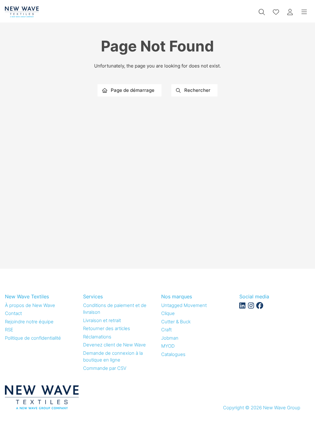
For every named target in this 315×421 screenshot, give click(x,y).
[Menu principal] (304, 12)
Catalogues (173, 354)
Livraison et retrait (102, 320)
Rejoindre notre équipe (29, 322)
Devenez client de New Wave (114, 345)
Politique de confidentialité (33, 338)
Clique (168, 313)
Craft (166, 330)
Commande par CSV (104, 368)
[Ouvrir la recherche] (262, 12)
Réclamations (97, 337)
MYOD (168, 346)
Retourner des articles (106, 328)
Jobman (169, 338)
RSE (9, 330)
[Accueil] (22, 12)
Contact (13, 313)
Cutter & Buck (176, 322)
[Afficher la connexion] (290, 12)
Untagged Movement (184, 305)
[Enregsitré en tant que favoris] (276, 12)
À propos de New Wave (30, 305)
